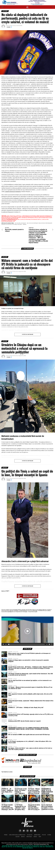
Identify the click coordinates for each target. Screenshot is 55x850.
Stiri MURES (27, 847)
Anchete (23, 836)
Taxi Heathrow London (7, 771)
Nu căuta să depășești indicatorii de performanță (39, 223)
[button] (27, 631)
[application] (27, 631)
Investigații (29, 836)
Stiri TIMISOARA (47, 847)
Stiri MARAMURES (19, 847)
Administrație (37, 834)
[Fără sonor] (49, 644)
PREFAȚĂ (5, 834)
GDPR (40, 836)
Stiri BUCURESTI (36, 845)
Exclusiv (17, 836)
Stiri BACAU (22, 845)
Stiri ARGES (16, 845)
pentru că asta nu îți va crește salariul (12, 224)
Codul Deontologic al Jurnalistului (17, 834)
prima (24, 224)
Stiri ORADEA (34, 847)
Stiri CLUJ (42, 845)
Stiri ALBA (4, 845)
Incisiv (8, 27)
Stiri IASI (8, 847)
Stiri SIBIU (40, 847)
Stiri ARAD (10, 845)
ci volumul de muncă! (20, 223)
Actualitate (29, 834)
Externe (49, 834)
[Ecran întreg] (51, 644)
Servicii (35, 836)
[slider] (26, 644)
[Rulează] (3, 644)
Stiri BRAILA (30, 848)
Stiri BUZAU (28, 845)
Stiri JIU (12, 847)
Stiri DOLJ (47, 845)
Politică (44, 834)
